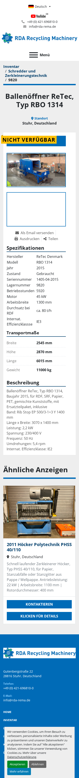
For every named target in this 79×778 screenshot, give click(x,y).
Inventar (10, 720)
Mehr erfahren (19, 771)
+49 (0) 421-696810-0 (41, 22)
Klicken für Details (39, 616)
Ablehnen (37, 764)
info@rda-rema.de (42, 26)
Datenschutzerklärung (21, 757)
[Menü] (33, 55)
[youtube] (39, 16)
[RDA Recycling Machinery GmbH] (39, 653)
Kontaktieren (39, 604)
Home (7, 712)
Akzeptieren (17, 764)
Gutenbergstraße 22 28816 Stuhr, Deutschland (22, 673)
